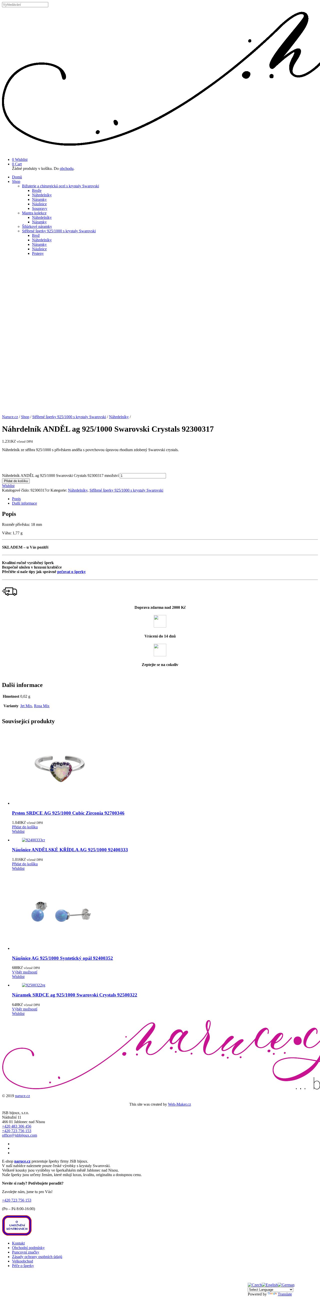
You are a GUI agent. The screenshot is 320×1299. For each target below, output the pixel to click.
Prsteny (38, 253)
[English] (270, 1285)
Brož (36, 235)
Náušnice (39, 204)
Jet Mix (26, 706)
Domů (17, 177)
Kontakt (18, 1243)
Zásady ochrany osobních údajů (37, 1257)
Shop (16, 181)
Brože (37, 190)
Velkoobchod (22, 1261)
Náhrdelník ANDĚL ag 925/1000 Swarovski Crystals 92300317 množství (60, 475)
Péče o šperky (23, 1266)
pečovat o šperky (71, 572)
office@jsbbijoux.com (19, 1135)
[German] (286, 1285)
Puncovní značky (25, 1252)
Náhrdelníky (42, 195)
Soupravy (39, 208)
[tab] (165, 499)
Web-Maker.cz (179, 1104)
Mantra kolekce (34, 213)
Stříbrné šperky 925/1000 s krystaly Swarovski (59, 231)
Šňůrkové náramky (37, 226)
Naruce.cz (10, 417)
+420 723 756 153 (16, 1131)
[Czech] (255, 1285)
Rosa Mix (42, 706)
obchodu (67, 168)
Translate (285, 1294)
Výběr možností (24, 972)
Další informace (24, 503)
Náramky (39, 199)
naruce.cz (22, 1096)
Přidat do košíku (16, 481)
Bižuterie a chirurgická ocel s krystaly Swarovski (60, 186)
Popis (16, 499)
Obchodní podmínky (28, 1248)
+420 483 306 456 (16, 1126)
